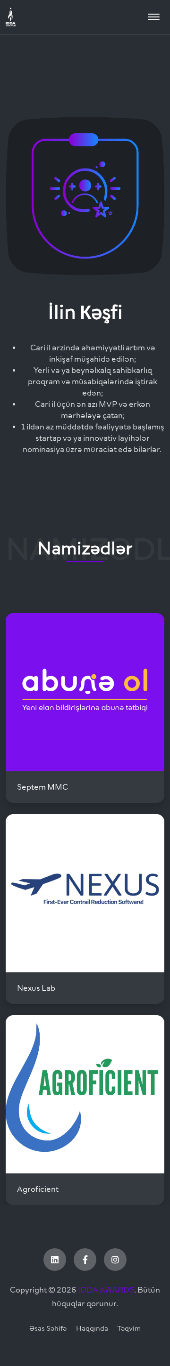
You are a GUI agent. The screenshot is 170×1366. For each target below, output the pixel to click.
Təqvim (129, 1328)
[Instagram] (115, 1259)
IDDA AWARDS (106, 1289)
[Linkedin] (54, 1259)
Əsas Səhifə (48, 1328)
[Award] (39, 17)
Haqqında (92, 1328)
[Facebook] (85, 1259)
